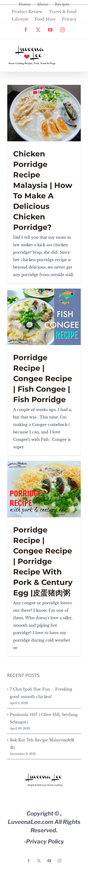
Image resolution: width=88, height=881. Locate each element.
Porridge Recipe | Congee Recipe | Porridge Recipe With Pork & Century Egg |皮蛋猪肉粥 (43, 561)
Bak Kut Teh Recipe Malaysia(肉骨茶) (42, 744)
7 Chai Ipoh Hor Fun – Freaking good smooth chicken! (41, 693)
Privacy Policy (45, 841)
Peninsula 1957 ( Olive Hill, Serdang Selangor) (44, 718)
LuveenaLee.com (30, 822)
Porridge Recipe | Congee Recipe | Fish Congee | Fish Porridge (42, 378)
